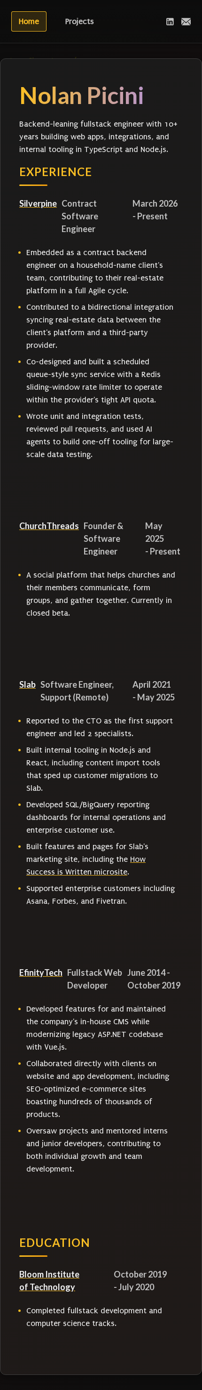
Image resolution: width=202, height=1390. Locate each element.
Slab (27, 684)
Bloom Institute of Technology (49, 1280)
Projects (79, 21)
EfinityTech (40, 972)
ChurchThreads (49, 526)
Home (29, 21)
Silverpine (38, 203)
